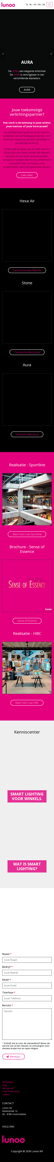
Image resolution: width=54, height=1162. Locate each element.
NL (30, 4)
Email (6, 979)
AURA (15, 71)
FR (35, 4)
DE (44, 4)
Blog (4, 1085)
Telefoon (8, 992)
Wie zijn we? (8, 1088)
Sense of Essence (27, 620)
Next (51, 54)
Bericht (7, 1005)
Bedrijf (7, 967)
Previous (3, 54)
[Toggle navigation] (49, 4)
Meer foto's (27, 929)
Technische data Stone (27, 352)
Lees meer (27, 175)
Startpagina (7, 1081)
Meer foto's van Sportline (27, 534)
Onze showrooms (11, 1091)
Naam (7, 954)
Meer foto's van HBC (27, 702)
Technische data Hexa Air (27, 270)
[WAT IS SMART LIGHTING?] (27, 840)
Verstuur (14, 1056)
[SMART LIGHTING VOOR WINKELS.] (27, 770)
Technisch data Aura (27, 434)
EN (39, 4)
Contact (6, 1094)
